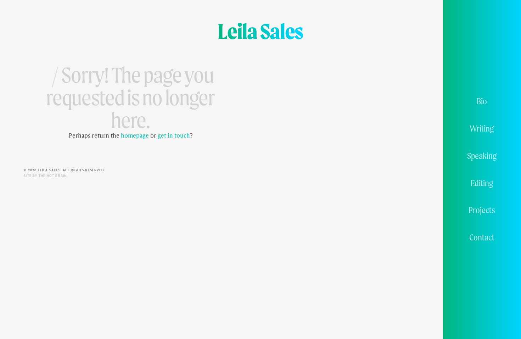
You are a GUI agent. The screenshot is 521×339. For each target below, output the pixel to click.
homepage (135, 135)
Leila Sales (260, 31)
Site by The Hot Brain (45, 176)
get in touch (174, 135)
